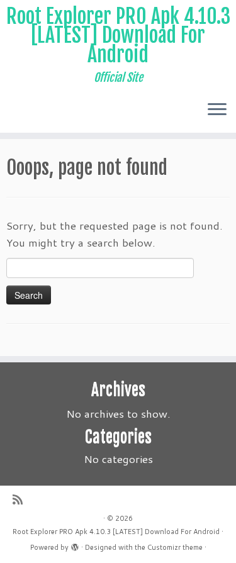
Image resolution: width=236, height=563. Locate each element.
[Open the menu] (217, 110)
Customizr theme (175, 547)
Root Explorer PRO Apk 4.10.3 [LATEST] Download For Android (118, 35)
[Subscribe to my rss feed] (21, 499)
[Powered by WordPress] (74, 544)
